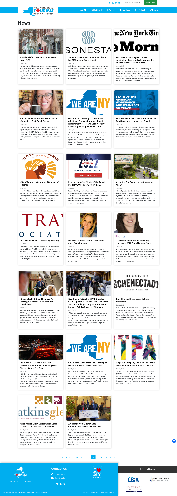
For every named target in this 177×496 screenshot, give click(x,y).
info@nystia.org (61, 478)
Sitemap (27, 481)
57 (81, 457)
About (83, 9)
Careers (154, 9)
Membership (97, 9)
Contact (137, 2)
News (131, 2)
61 (97, 457)
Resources (124, 9)
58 (85, 457)
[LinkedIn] (116, 2)
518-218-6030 (60, 474)
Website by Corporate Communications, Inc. (99, 492)
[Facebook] (110, 2)
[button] (159, 2)
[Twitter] (119, 2)
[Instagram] (113, 2)
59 (89, 457)
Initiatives (140, 9)
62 (102, 457)
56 (77, 457)
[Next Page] (114, 457)
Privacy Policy (16, 481)
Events (111, 9)
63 (106, 457)
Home (126, 2)
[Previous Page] (62, 457)
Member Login (151, 3)
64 (110, 457)
